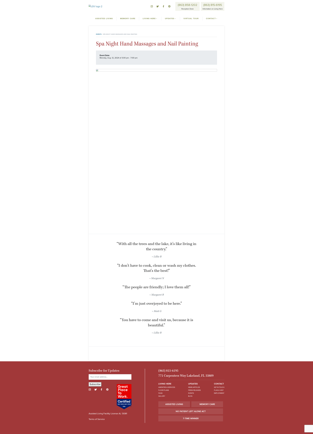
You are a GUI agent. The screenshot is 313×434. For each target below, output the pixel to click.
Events (98, 34)
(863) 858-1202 (187, 5)
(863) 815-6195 (212, 5)
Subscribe (95, 384)
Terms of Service (97, 419)
